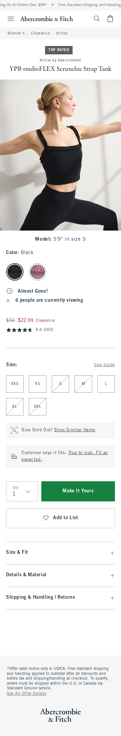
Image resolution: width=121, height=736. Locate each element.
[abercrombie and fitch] (46, 18)
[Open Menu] (8, 19)
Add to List (65, 518)
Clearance (40, 34)
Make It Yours (78, 491)
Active (62, 34)
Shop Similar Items (74, 430)
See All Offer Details (26, 694)
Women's (16, 34)
